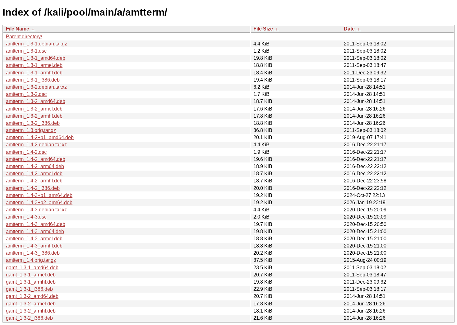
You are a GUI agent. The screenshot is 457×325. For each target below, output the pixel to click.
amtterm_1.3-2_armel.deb (34, 108)
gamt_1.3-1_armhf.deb (31, 282)
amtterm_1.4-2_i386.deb (33, 188)
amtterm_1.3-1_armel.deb (34, 65)
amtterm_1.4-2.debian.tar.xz (36, 144)
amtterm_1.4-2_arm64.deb (35, 166)
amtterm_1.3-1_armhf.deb (34, 72)
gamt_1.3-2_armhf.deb (31, 310)
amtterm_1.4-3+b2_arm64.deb (39, 202)
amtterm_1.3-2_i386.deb (33, 123)
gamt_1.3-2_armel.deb (31, 303)
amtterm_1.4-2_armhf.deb (34, 180)
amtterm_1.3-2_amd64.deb (35, 101)
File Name (17, 28)
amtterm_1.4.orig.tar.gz (31, 260)
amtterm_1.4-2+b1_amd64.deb (40, 137)
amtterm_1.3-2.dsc (26, 94)
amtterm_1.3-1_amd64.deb (35, 58)
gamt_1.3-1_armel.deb (31, 274)
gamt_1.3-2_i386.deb (29, 318)
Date (349, 28)
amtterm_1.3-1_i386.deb (33, 79)
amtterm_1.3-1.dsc (26, 51)
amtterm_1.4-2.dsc (26, 152)
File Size (263, 28)
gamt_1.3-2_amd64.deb (32, 296)
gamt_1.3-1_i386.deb (29, 289)
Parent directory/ (24, 36)
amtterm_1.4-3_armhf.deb (34, 245)
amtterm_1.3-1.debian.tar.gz (36, 43)
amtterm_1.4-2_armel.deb (34, 173)
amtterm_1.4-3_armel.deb (34, 238)
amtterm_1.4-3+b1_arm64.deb (39, 195)
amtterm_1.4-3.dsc (26, 216)
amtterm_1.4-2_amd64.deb (35, 159)
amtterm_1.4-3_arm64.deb (35, 231)
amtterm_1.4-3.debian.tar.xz (36, 209)
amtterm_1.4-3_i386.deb (33, 253)
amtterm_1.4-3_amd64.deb (35, 224)
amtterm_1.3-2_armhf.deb (34, 116)
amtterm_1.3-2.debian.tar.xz (36, 87)
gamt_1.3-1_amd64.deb (32, 267)
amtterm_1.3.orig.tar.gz (31, 130)
